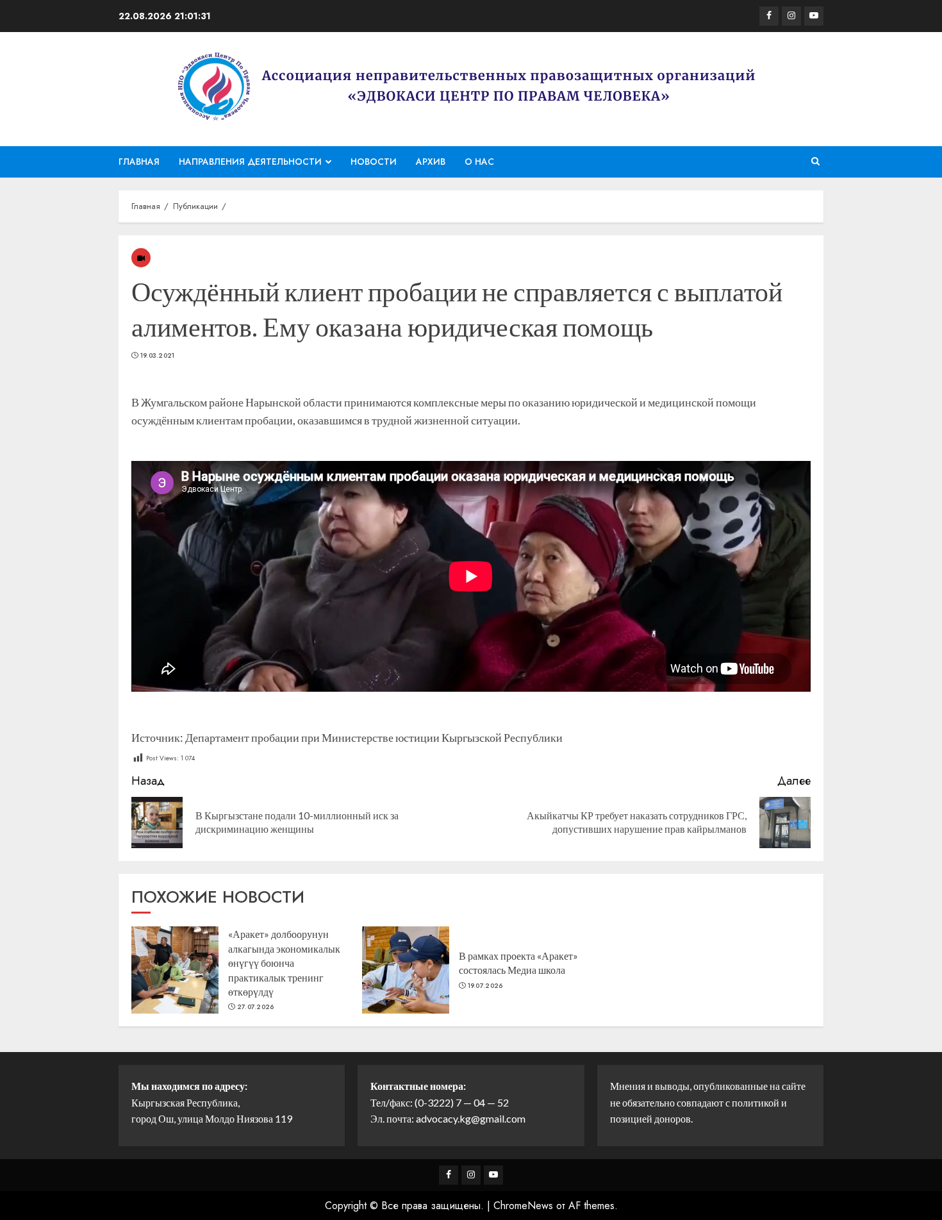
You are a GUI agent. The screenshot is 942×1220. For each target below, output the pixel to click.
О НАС (479, 161)
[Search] (815, 161)
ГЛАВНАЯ (139, 161)
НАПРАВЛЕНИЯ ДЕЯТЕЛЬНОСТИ (250, 161)
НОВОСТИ (374, 161)
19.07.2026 (485, 986)
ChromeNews (523, 1205)
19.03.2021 (157, 355)
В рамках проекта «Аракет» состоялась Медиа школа (518, 962)
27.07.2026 (255, 1007)
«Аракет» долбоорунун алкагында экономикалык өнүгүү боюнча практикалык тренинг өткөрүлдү (284, 963)
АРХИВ (430, 161)
